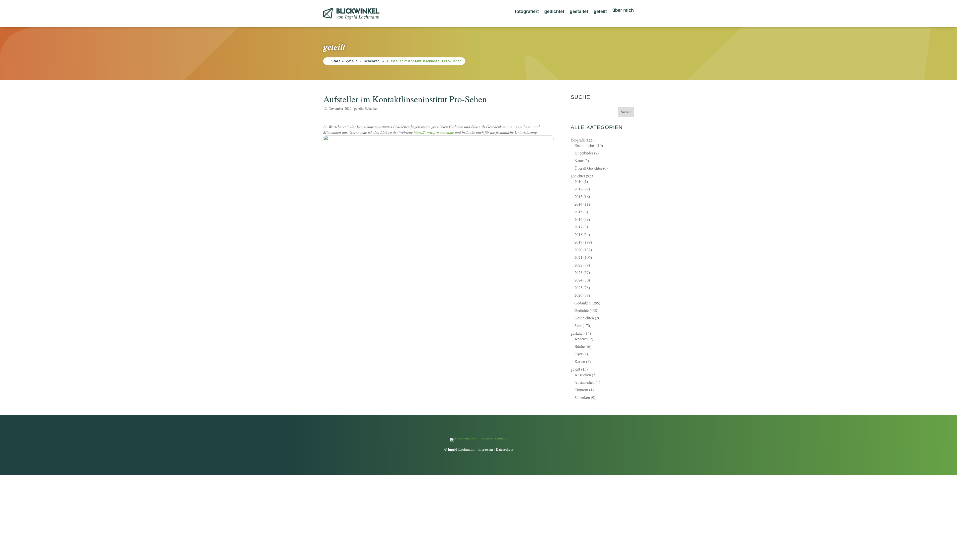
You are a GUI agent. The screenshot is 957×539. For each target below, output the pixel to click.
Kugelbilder (583, 152)
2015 (578, 211)
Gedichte (581, 310)
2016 (578, 219)
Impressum (485, 449)
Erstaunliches (584, 145)
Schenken (372, 61)
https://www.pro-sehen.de (434, 132)
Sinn (578, 325)
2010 (578, 181)
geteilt (600, 12)
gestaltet (579, 12)
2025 (578, 287)
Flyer (578, 353)
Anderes (581, 338)
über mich (623, 10)
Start (335, 61)
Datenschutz (504, 449)
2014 (578, 204)
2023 (578, 272)
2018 (578, 234)
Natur (578, 160)
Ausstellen (582, 374)
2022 (578, 265)
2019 (578, 242)
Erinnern (581, 389)
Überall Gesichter (588, 168)
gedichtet (554, 12)
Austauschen (584, 382)
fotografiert (527, 12)
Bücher (580, 346)
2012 (578, 188)
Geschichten (584, 317)
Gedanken (582, 302)
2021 (578, 257)
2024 (578, 279)
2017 (578, 226)
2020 (578, 249)
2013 (578, 196)
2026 (578, 295)
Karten (579, 361)
